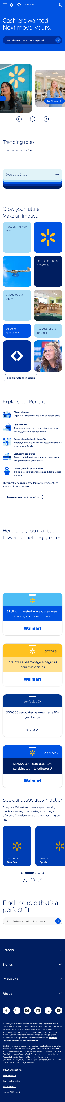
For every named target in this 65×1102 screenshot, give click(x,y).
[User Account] (60, 5)
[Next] (40, 880)
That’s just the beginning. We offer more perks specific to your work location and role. (30, 484)
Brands (8, 964)
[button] (17, 237)
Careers (8, 950)
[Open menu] (5, 5)
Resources (10, 979)
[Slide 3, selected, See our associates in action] (39, 873)
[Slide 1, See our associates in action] (22, 873)
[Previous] (25, 880)
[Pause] (32, 119)
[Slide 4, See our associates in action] (43, 873)
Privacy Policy (9, 1086)
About (7, 993)
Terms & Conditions (12, 1080)
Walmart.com (9, 1075)
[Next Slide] (46, 119)
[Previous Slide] (19, 119)
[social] (6, 1010)
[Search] (58, 40)
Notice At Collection (12, 1092)
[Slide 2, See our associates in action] (30, 873)
